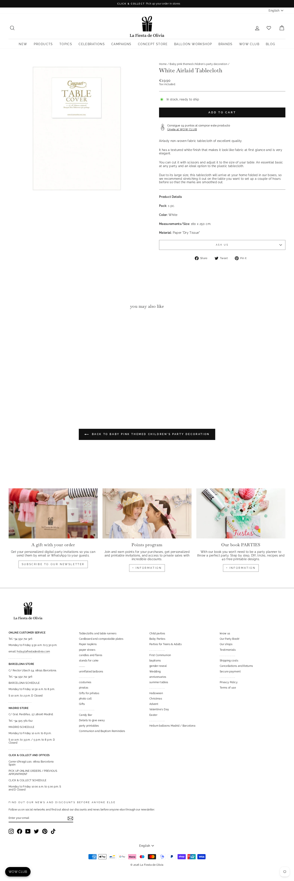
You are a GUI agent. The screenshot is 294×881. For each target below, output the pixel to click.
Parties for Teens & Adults (165, 644)
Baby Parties (157, 638)
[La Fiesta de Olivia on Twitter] (36, 831)
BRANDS (225, 44)
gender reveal (158, 665)
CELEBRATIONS (92, 44)
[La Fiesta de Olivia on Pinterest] (44, 831)
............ (82, 665)
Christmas (155, 698)
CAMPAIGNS (121, 44)
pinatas (83, 687)
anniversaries (157, 676)
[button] (13, 325)
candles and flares (90, 655)
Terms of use (228, 687)
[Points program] (147, 513)
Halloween (156, 693)
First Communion (160, 655)
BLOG (270, 44)
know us (225, 633)
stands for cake (88, 660)
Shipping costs (229, 660)
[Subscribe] (70, 818)
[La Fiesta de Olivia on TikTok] (53, 831)
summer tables (158, 682)
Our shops (226, 644)
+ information (147, 567)
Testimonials (228, 649)
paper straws (87, 649)
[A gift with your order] (53, 513)
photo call (85, 698)
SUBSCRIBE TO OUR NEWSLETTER (53, 564)
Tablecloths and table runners (97, 633)
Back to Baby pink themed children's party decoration (150, 434)
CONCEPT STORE (153, 44)
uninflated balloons (91, 671)
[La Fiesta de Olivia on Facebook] (19, 831)
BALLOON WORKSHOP (193, 44)
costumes (85, 682)
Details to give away (92, 720)
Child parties (157, 633)
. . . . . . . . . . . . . (86, 676)
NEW (23, 44)
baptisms (155, 660)
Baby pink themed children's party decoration (198, 64)
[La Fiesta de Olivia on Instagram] (11, 831)
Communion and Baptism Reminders (102, 731)
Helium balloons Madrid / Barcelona (172, 725)
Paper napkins (88, 644)
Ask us (222, 244)
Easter (153, 714)
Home (163, 64)
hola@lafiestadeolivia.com (33, 651)
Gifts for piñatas (89, 693)
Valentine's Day (159, 709)
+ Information (241, 567)
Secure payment (230, 671)
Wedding (155, 671)
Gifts (82, 704)
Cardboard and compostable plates (101, 638)
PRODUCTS (43, 44)
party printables (89, 725)
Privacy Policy (229, 682)
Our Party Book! (229, 638)
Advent (153, 704)
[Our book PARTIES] (240, 513)
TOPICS (65, 44)
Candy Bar (85, 714)
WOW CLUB (249, 44)
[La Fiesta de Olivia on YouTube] (28, 831)
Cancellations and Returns (236, 665)
